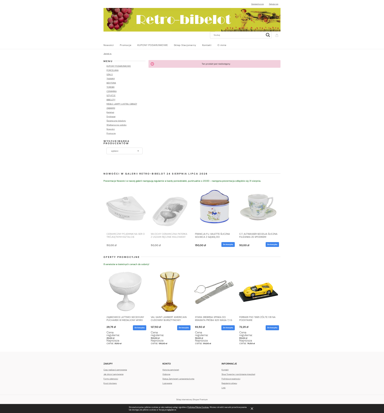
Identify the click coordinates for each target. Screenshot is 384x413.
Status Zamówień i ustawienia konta (178, 379)
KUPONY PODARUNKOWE (118, 66)
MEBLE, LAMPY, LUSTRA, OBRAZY (121, 104)
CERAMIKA (111, 91)
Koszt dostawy (110, 383)
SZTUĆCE (111, 95)
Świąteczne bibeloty (116, 120)
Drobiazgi (111, 116)
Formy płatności (111, 379)
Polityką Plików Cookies (198, 407)
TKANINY (110, 78)
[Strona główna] (192, 19)
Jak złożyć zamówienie (113, 374)
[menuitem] (112, 45)
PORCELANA (112, 70)
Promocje (111, 133)
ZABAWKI (110, 108)
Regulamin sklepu (229, 383)
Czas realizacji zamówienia (115, 370)
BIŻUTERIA (111, 83)
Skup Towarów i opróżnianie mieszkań (238, 374)
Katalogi (110, 112)
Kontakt (225, 370)
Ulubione (166, 374)
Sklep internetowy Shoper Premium (192, 399)
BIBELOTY (110, 99)
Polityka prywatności (231, 379)
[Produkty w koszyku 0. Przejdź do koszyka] (277, 35)
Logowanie (167, 383)
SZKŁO (109, 74)
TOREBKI (110, 87)
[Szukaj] (267, 35)
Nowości (110, 129)
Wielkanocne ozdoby (116, 125)
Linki (224, 388)
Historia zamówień (170, 370)
